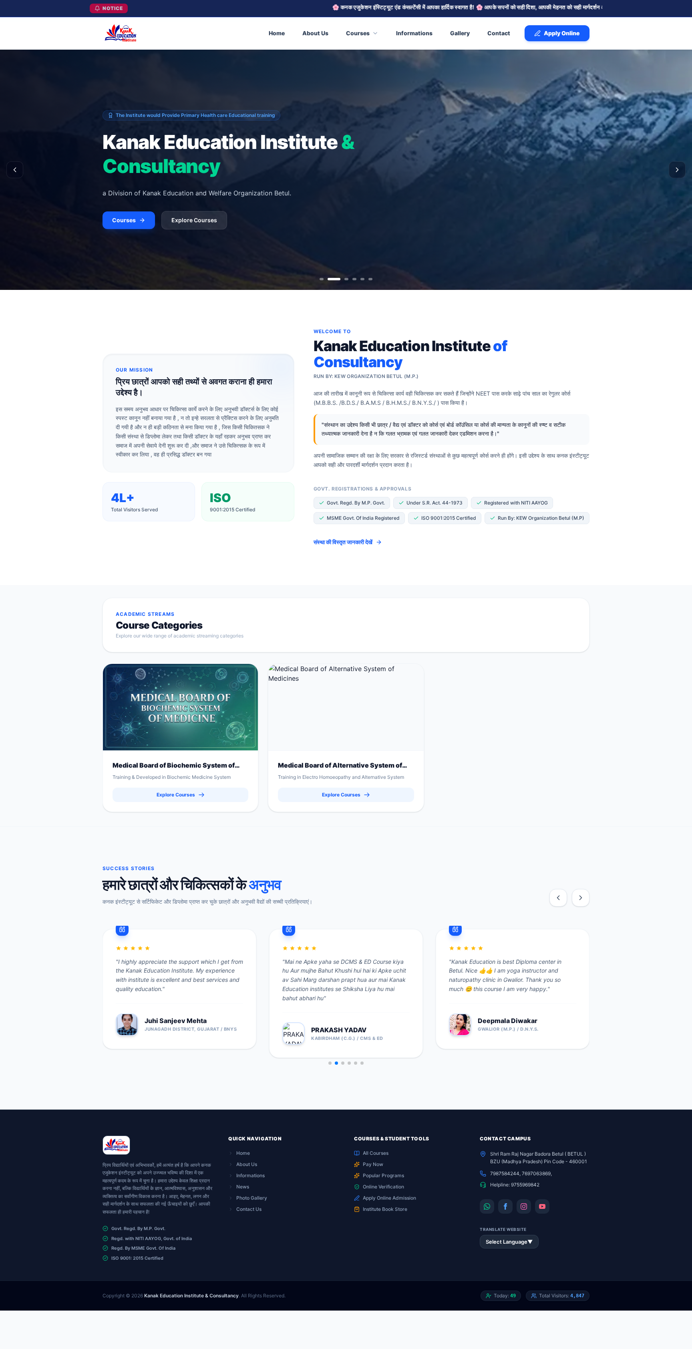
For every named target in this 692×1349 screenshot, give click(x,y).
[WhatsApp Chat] (487, 1206)
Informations (250, 1175)
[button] (330, 1063)
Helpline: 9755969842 (514, 1185)
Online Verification (383, 1187)
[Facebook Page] (505, 1206)
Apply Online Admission (389, 1198)
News (242, 1187)
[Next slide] (580, 898)
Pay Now (373, 1164)
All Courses (375, 1153)
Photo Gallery (251, 1198)
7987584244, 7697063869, (521, 1173)
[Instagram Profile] (524, 1206)
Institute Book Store (385, 1209)
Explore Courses (194, 220)
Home (243, 1153)
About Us (246, 1164)
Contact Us (249, 1209)
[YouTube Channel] (542, 1206)
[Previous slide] (558, 898)
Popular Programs (383, 1175)
